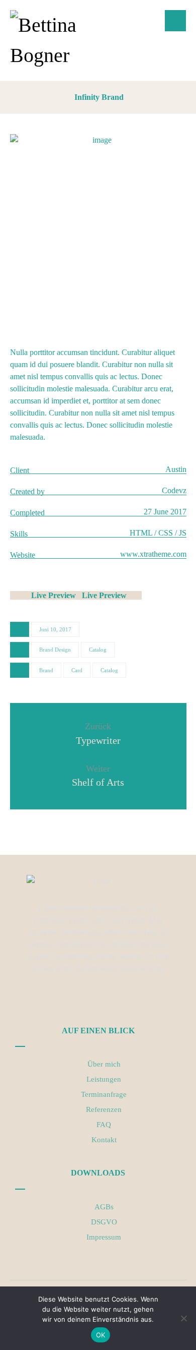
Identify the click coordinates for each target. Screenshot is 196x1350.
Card (76, 670)
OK (101, 1335)
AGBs (104, 1207)
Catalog (98, 650)
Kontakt (104, 1140)
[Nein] (183, 1318)
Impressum (103, 1237)
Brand (46, 670)
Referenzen (104, 1109)
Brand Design (55, 650)
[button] (175, 20)
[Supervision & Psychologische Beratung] (56, 40)
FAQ (103, 1125)
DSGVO (104, 1222)
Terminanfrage (104, 1094)
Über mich (104, 1064)
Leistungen (103, 1079)
